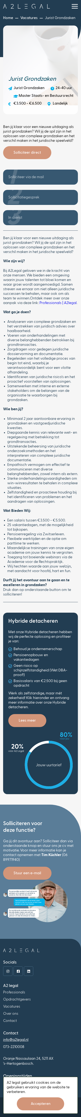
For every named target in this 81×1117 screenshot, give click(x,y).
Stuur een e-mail (27, 873)
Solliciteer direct (27, 153)
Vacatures (11, 1006)
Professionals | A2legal (58, 303)
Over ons (10, 1014)
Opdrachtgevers (17, 999)
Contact (10, 1021)
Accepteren (40, 1104)
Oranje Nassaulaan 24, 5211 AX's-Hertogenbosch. (28, 1061)
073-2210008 (13, 1047)
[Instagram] (7, 971)
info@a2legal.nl (15, 1040)
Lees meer (27, 720)
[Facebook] (18, 971)
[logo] (26, 6)
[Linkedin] (28, 971)
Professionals (14, 992)
